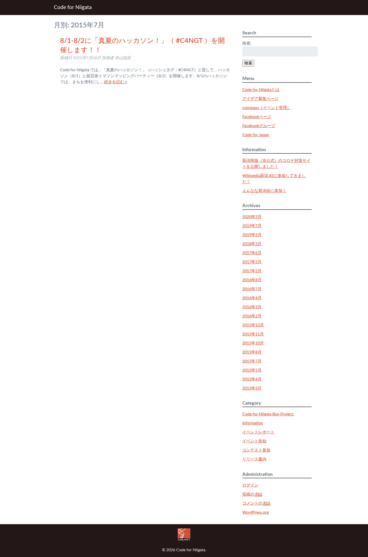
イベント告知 (254, 441)
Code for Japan (255, 135)
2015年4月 (252, 379)
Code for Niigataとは (260, 90)
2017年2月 (252, 271)
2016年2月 (252, 316)
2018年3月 (252, 244)
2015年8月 (252, 352)
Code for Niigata (73, 7)
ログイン (250, 485)
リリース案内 (254, 459)
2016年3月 (252, 307)
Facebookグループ (258, 126)
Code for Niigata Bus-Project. (268, 414)
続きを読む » (115, 82)
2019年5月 (252, 235)
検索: (246, 43)
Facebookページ (256, 117)
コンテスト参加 (256, 450)
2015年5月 (252, 370)
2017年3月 (252, 262)
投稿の (252, 494)
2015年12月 (253, 325)
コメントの (256, 503)
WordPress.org (255, 512)
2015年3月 (252, 388)
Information (252, 423)
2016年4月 (252, 298)
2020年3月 (252, 217)
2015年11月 (253, 334)
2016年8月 (252, 280)
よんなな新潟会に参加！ (264, 191)
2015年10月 (253, 343)
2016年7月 (252, 289)
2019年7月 (252, 226)
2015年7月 (252, 361)
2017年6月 (252, 253)
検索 (248, 63)
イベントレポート (258, 432)
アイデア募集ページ (260, 99)
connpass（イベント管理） (266, 108)
